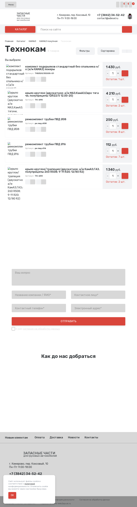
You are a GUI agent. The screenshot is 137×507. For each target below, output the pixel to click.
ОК (12, 495)
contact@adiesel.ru (107, 18)
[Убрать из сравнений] (32, 79)
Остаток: (112, 79)
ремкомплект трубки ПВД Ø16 (45, 144)
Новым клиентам (16, 437)
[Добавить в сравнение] (27, 79)
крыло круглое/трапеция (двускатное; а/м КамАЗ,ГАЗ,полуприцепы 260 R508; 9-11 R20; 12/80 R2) (62, 170)
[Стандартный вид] (129, 51)
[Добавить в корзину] (125, 73)
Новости (74, 437)
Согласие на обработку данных (94, 500)
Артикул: (29, 73)
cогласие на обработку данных (41, 328)
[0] (122, 4)
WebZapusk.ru (64, 503)
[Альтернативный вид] (124, 51)
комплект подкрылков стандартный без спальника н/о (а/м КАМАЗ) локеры (62, 68)
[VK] (130, 17)
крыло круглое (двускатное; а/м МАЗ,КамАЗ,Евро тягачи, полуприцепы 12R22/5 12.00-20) (62, 94)
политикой (30, 484)
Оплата (40, 437)
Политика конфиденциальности (59, 500)
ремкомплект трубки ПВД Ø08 (45, 119)
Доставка (56, 437)
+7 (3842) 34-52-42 (110, 15)
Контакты (91, 437)
